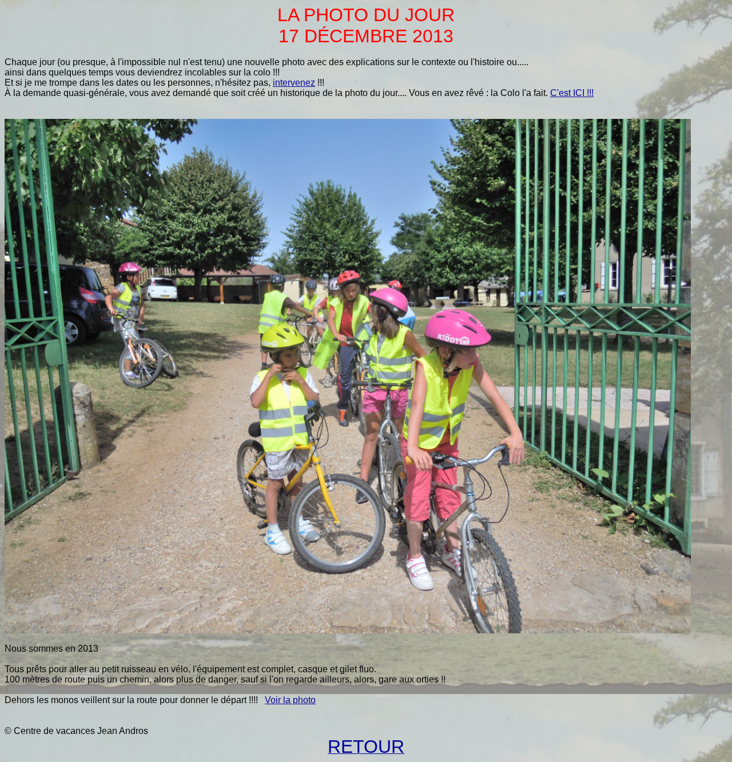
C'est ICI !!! (572, 93)
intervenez (294, 82)
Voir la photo (290, 700)
